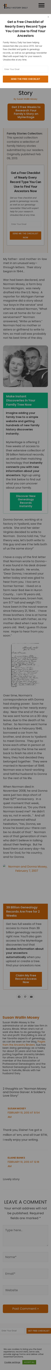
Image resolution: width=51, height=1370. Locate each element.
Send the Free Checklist (25, 79)
